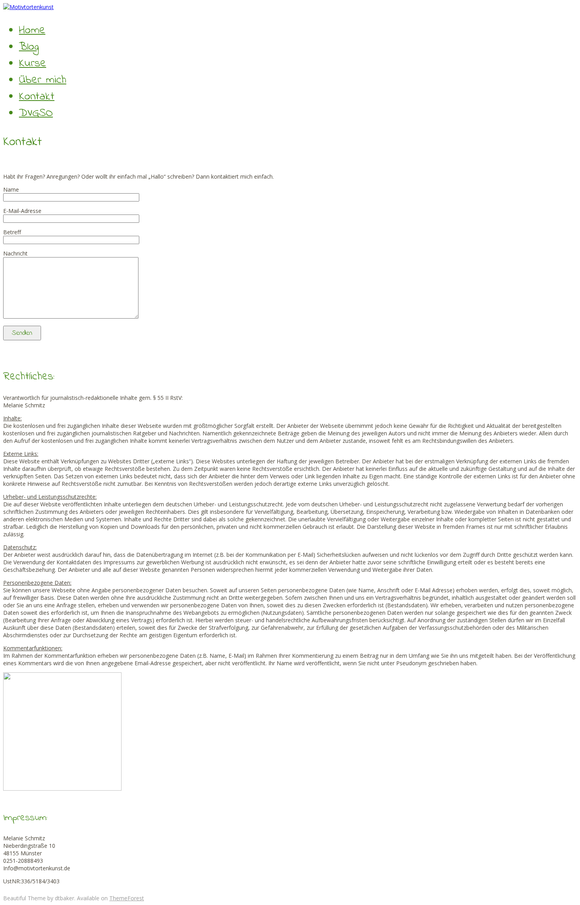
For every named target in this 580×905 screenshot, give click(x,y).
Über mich (42, 80)
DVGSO (36, 113)
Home (32, 30)
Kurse (32, 63)
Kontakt (36, 96)
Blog (29, 47)
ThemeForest (126, 898)
